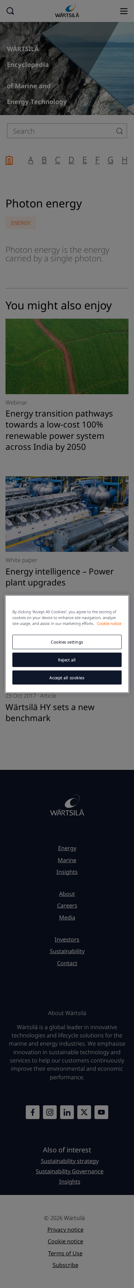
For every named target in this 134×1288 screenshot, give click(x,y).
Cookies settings (67, 641)
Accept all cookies (66, 677)
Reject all (67, 659)
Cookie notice (109, 623)
